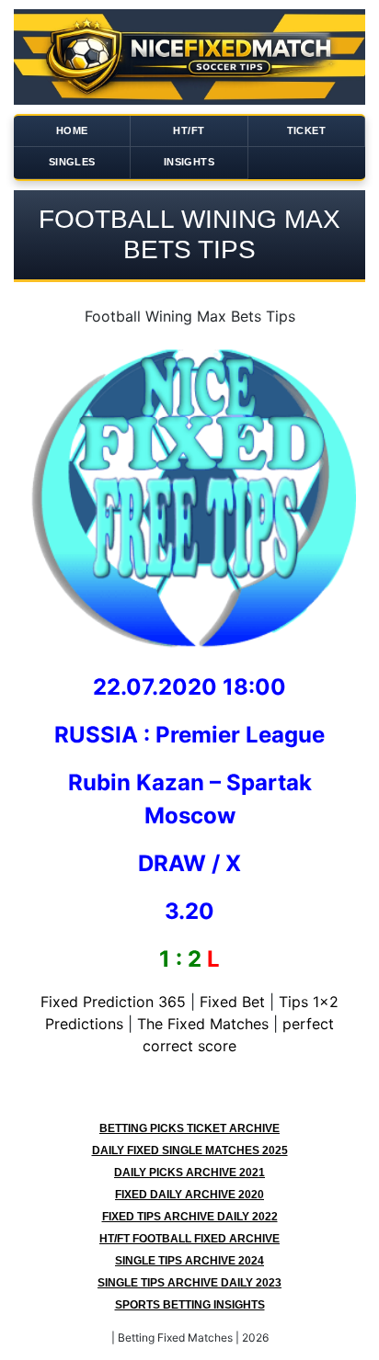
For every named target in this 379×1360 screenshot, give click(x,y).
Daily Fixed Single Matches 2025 (190, 1150)
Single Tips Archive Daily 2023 (189, 1282)
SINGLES (72, 161)
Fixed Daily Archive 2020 (189, 1194)
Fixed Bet (232, 1001)
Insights (189, 161)
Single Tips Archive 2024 (189, 1260)
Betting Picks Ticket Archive (189, 1128)
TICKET (306, 130)
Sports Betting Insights (190, 1304)
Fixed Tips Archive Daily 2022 (190, 1216)
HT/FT (188, 130)
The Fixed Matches (203, 1023)
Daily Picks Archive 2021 (189, 1172)
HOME (72, 130)
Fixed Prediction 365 (113, 1001)
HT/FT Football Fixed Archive (189, 1238)
